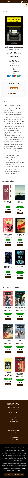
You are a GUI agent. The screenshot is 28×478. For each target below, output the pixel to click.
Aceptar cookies (19, 474)
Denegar (9, 474)
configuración (17, 470)
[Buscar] (26, 5)
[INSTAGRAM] (14, 412)
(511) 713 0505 (14, 419)
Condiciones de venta (14, 434)
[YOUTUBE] (16, 412)
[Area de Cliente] (24, 1)
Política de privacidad (14, 437)
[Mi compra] (22, 2)
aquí (23, 468)
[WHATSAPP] (19, 412)
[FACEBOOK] (9, 412)
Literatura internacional (14, 61)
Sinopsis (6, 101)
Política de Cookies (14, 439)
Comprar (8, 212)
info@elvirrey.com (14, 421)
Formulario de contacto (14, 423)
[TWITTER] (12, 412)
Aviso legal (14, 432)
